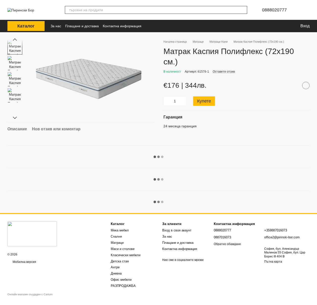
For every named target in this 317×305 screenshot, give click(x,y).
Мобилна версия (24, 262)
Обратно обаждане (227, 244)
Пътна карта (273, 261)
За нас (56, 26)
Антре (115, 267)
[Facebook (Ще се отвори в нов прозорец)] (149, 26)
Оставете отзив (224, 71)
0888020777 (274, 10)
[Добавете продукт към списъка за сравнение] (293, 85)
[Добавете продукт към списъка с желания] (306, 85)
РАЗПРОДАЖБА (123, 286)
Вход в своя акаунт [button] (176, 230)
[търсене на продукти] (243, 10)
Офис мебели (121, 279)
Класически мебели (125, 255)
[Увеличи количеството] (182, 101)
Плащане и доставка (82, 26)
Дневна (116, 273)
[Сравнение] (268, 26)
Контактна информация (122, 26)
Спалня (116, 236)
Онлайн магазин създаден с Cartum (30, 294)
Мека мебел (120, 230)
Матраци (117, 243)
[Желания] (279, 26)
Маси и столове (122, 249)
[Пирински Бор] (32, 233)
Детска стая (120, 261)
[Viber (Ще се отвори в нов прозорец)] (156, 26)
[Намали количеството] (167, 101)
